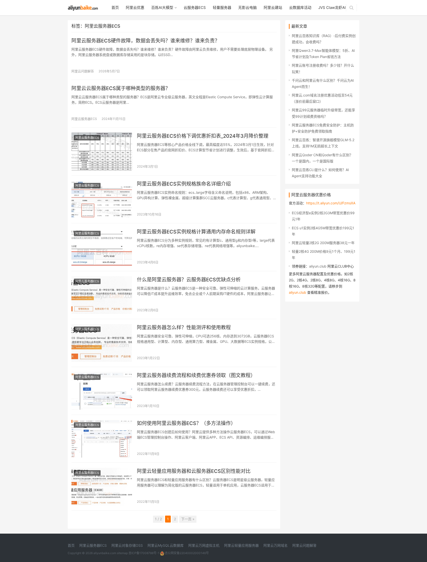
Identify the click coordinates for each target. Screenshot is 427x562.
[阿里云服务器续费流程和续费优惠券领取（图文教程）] (101, 375)
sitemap (122, 553)
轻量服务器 (222, 7)
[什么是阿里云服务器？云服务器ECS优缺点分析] (101, 279)
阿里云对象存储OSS (127, 545)
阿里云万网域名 (275, 545)
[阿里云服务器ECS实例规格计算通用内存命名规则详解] (101, 231)
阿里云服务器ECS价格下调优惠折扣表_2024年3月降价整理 (202, 136)
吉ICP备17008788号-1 (143, 553)
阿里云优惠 (135, 7)
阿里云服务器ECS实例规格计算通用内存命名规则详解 (196, 232)
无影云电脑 (247, 7)
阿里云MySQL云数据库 (166, 545)
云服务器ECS (195, 7)
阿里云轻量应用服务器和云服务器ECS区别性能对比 (194, 471)
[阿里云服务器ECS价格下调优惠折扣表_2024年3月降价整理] (101, 136)
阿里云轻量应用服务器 (241, 545)
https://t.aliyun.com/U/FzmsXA (330, 203)
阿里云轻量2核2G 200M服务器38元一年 (323, 243)
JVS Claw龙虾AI (332, 7)
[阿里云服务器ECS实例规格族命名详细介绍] (101, 183)
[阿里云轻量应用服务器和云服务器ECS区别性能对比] (101, 471)
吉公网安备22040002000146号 (186, 553)
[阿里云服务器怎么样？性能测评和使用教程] (101, 327)
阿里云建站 (273, 7)
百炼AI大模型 (162, 7)
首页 (115, 7)
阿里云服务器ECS (84, 119)
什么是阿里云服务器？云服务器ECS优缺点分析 (189, 280)
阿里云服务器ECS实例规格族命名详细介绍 (184, 184)
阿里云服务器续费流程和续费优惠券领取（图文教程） (196, 375)
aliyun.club (317, 266)
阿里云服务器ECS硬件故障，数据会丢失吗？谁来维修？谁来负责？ (145, 41)
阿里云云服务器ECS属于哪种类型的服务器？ (120, 88)
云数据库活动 (300, 7)
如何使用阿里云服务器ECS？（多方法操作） (186, 423)
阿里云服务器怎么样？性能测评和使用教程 (184, 327)
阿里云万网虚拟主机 (203, 545)
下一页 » (187, 519)
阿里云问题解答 (82, 71)
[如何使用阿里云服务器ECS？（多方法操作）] (101, 423)
